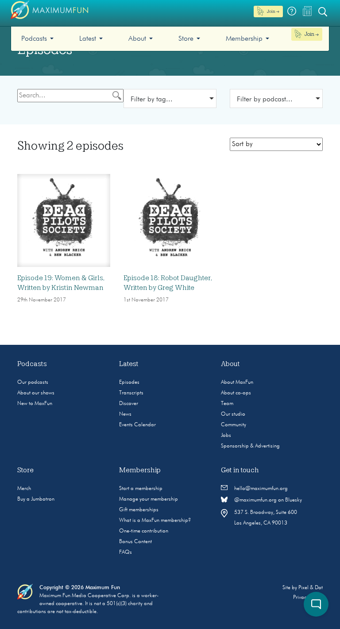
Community (233, 425)
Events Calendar (137, 425)
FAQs (125, 552)
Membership (244, 38)
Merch (24, 488)
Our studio (233, 414)
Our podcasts (32, 382)
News (125, 414)
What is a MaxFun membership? (155, 520)
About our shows (35, 393)
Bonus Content (135, 541)
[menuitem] (37, 39)
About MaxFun (237, 382)
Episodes (129, 382)
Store (185, 38)
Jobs (226, 435)
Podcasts (34, 38)
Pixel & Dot (310, 587)
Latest (87, 38)
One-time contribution (143, 531)
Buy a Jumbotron (35, 499)
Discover (128, 403)
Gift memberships (138, 510)
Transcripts (131, 393)
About (137, 38)
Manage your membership (148, 499)
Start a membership (140, 488)
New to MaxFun (34, 403)
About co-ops (236, 393)
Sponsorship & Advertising (250, 446)
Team (227, 403)
